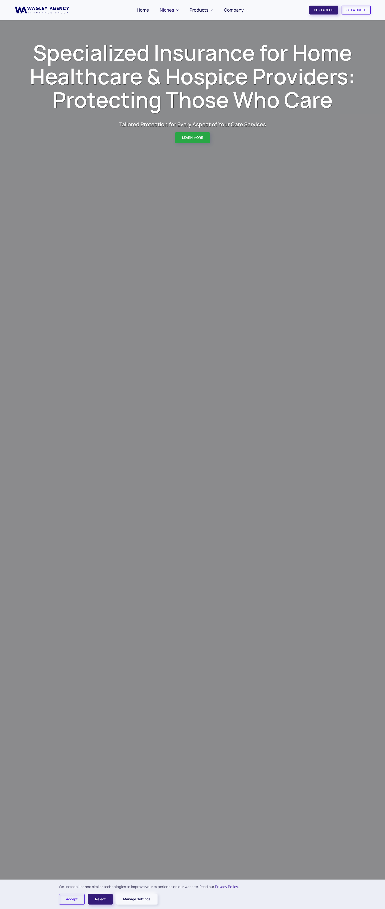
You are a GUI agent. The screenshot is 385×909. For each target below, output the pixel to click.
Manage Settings (136, 899)
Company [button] (234, 10)
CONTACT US (323, 10)
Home (143, 10)
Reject (100, 899)
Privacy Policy (226, 886)
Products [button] (199, 10)
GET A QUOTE (356, 10)
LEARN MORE (192, 137)
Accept (72, 899)
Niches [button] (167, 10)
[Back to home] (42, 10)
